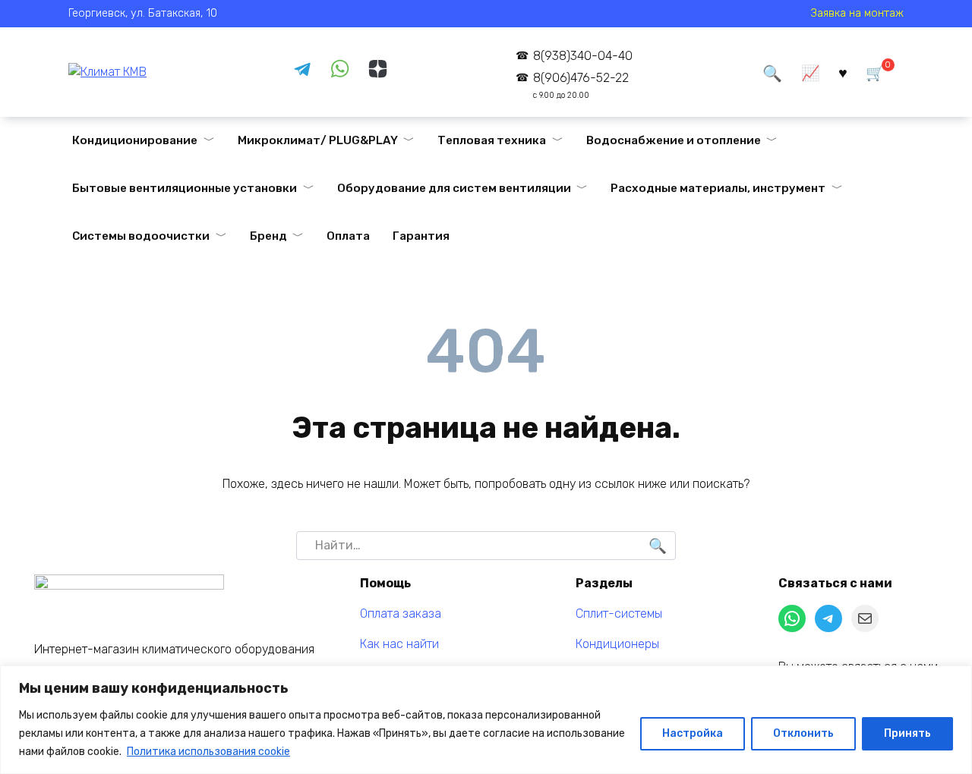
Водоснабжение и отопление (673, 140)
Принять (907, 733)
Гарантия (421, 236)
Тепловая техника (491, 140)
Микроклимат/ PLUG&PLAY (318, 140)
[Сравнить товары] (810, 72)
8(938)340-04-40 (582, 56)
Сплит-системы (619, 613)
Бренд (268, 236)
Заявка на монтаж (857, 13)
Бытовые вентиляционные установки (184, 188)
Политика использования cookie (208, 751)
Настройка (692, 733)
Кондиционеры (617, 644)
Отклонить (803, 733)
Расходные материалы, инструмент (718, 188)
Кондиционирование (134, 140)
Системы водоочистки (141, 236)
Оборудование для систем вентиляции (454, 188)
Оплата (348, 236)
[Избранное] (843, 72)
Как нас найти (399, 644)
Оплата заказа (400, 613)
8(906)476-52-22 (580, 85)
